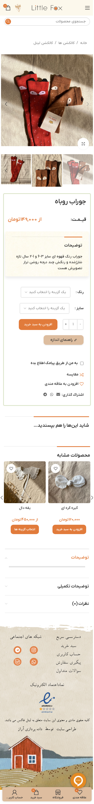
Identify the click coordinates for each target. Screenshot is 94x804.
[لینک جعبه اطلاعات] (17, 7)
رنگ (80, 292)
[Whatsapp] (34, 662)
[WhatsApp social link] (52, 395)
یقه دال (25, 507)
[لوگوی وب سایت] (47, 7)
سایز (80, 308)
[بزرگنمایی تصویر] (83, 144)
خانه (83, 43)
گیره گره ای (69, 507)
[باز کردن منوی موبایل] (87, 8)
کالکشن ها (66, 43)
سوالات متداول (68, 671)
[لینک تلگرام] (45, 395)
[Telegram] (17, 650)
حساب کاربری (68, 654)
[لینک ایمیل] (58, 395)
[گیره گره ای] (69, 482)
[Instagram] (34, 650)
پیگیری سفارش (68, 663)
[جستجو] (8, 21)
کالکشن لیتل (43, 43)
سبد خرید (68, 646)
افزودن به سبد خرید (38, 324)
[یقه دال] (25, 482)
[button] (88, 104)
